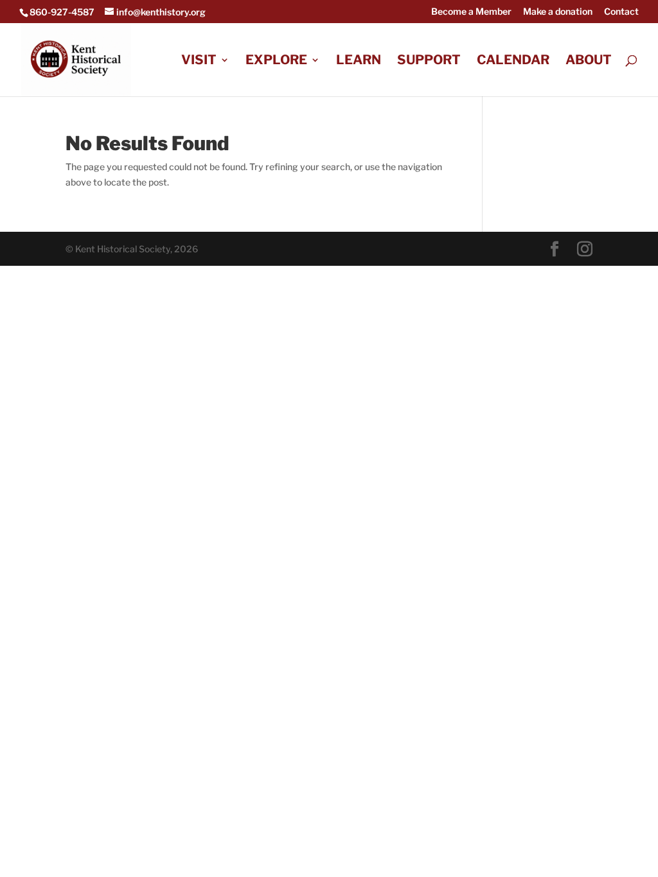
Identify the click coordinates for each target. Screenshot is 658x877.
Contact (621, 12)
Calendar (513, 61)
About (588, 61)
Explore (276, 61)
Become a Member (471, 12)
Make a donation (557, 12)
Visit (199, 61)
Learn (358, 61)
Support (429, 61)
